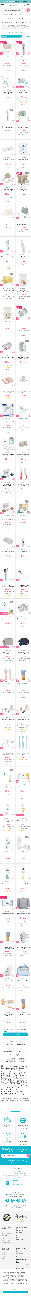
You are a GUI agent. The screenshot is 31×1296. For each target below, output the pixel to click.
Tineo (7, 1094)
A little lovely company (14, 1070)
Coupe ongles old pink (23, 719)
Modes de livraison (6, 1240)
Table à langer (9, 1044)
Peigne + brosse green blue (7, 256)
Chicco (16, 1076)
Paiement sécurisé (21, 1259)
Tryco (24, 1094)
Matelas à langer (21, 1044)
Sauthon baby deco (21, 1090)
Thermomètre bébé (20, 22)
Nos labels (4, 1252)
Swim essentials (14, 1092)
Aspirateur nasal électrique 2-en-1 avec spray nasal (7, 126)
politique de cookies (21, 1283)
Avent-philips (21, 1072)
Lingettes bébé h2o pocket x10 (7, 914)
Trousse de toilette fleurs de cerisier (23, 619)
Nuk (17, 1068)
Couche (9, 1048)
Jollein (7, 1080)
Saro (11, 1090)
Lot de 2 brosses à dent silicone (23, 854)
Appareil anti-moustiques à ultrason (23, 948)
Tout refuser (15, 1289)
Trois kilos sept (15, 1094)
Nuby (9, 1088)
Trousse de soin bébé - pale (7, 357)
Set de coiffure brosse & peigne (23, 485)
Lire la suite (15, 32)
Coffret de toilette (7, 22)
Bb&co (11, 1074)
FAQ (3, 1258)
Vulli (27, 1094)
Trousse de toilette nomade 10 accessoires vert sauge (23, 223)
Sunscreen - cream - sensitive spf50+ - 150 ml (8, 948)
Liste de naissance (20, 1249)
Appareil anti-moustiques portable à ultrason (7, 981)
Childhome (24, 1076)
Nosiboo (4, 1088)
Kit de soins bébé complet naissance (23, 518)
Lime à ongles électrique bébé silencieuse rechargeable (23, 358)
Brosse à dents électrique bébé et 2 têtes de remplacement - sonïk (7, 788)
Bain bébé (21, 1058)
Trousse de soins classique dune (23, 392)
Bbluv (16, 1074)
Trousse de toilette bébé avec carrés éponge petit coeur (8, 519)
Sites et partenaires (6, 1251)
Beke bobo (23, 1074)
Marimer (4, 1086)
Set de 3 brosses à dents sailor (23, 754)
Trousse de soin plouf (23, 92)
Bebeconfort (10, 1068)
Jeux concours (19, 1253)
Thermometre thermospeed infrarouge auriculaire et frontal (8, 586)
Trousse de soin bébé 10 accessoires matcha (23, 126)
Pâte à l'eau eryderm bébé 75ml (23, 821)
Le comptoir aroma (17, 1080)
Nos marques (19, 1232)
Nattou (17, 1086)
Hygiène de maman (21, 1055)
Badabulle (4, 1074)
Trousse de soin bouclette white (7, 223)
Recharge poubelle (8, 1051)
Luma (21, 1084)
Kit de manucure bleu (23, 980)
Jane (2, 1080)
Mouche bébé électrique (23, 256)
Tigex (3, 1094)
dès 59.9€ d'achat (8, 1126)
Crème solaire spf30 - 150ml (23, 1014)
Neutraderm (25, 1086)
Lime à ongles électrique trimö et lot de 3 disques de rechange (8, 620)
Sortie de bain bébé (11, 1061)
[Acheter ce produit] (13, 53)
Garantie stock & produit (7, 1244)
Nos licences (4, 1254)
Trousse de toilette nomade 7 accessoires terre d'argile (8, 190)
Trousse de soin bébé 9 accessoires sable (7, 59)
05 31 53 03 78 (23, 1144)
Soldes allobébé (19, 1239)
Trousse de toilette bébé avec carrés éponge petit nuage (8, 485)
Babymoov (22, 1066)
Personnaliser (15, 1286)
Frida (24, 1078)
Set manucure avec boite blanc (8, 552)
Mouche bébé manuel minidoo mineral (23, 586)
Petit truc (21, 1088)
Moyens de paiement (6, 1242)
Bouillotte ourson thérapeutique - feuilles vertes (8, 325)
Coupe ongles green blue (8, 719)
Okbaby (15, 1088)
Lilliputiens (13, 1082)
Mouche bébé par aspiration (7, 93)
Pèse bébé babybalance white (8, 160)
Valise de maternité (20, 1255)
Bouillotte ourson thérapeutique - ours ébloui (23, 291)
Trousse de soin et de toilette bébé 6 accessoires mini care (23, 190)
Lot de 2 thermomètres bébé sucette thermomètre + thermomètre (23, 422)
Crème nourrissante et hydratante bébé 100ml (8, 884)
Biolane (3, 1076)
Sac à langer (22, 1061)
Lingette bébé (8, 1055)
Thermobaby (25, 1092)
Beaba (3, 1068)
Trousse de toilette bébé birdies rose (8, 392)
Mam (26, 1084)
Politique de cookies (6, 1238)
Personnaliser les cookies (7, 1237)
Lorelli (16, 1084)
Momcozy (11, 1086)
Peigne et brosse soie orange (7, 1015)
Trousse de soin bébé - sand (23, 324)
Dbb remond (5, 1078)
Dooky (13, 1078)
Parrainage (18, 1256)
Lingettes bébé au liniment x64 (23, 787)
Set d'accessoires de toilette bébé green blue (8, 754)
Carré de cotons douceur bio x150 (23, 160)
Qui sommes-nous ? (20, 1228)
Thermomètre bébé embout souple (23, 552)
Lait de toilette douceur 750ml (8, 821)
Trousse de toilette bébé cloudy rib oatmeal (23, 455)
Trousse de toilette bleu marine (23, 653)
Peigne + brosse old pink (8, 686)
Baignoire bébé (11, 1058)
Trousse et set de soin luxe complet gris (23, 914)
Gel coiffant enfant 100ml (8, 854)
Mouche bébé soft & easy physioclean (8, 421)
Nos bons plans (19, 1230)
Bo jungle (10, 1076)
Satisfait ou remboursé (7, 1245)
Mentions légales (20, 1234)
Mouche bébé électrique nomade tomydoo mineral (23, 59)
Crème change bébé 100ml (23, 883)
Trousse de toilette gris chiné (7, 653)
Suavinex (4, 1092)
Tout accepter (15, 1292)
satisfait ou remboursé (8, 1142)
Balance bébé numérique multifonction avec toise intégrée (8, 455)
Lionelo (20, 1082)
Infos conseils (19, 1251)
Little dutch (9, 1084)
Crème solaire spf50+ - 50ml (23, 686)
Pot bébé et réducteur (22, 1051)
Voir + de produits (15, 1034)
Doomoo (19, 1078)
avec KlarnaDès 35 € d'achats (23, 1127)
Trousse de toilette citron (8, 290)
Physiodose (5, 1090)
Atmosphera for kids (8, 1072)
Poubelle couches (19, 1048)
